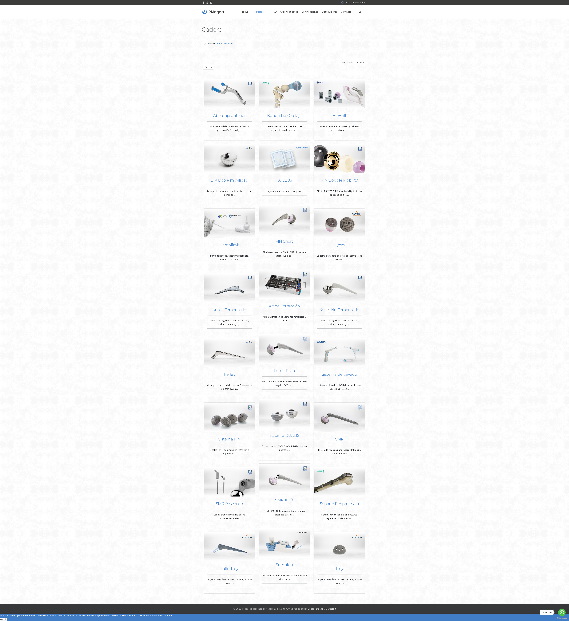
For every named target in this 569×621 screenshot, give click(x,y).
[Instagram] (207, 2)
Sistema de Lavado (339, 374)
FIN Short (284, 241)
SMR (339, 439)
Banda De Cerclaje (284, 115)
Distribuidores (329, 11)
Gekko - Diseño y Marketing (322, 608)
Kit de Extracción (284, 306)
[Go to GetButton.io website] (562, 618)
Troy (339, 568)
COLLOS (284, 180)
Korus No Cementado (339, 309)
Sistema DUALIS (284, 435)
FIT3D (273, 11)
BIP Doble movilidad (229, 180)
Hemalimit (229, 245)
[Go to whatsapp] (562, 612)
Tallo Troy (229, 568)
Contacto (346, 11)
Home (244, 11)
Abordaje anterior (229, 115)
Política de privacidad (162, 615)
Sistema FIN (229, 439)
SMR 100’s (284, 500)
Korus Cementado (229, 309)
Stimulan (284, 564)
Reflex (229, 374)
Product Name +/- (224, 43)
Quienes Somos (289, 11)
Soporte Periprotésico (339, 503)
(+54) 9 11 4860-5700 (355, 2)
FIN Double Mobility (339, 180)
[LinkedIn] (211, 2)
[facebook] (203, 2)
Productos (257, 11)
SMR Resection (229, 503)
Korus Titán (284, 370)
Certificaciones (310, 11)
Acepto (3, 619)
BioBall (339, 115)
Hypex (339, 245)
